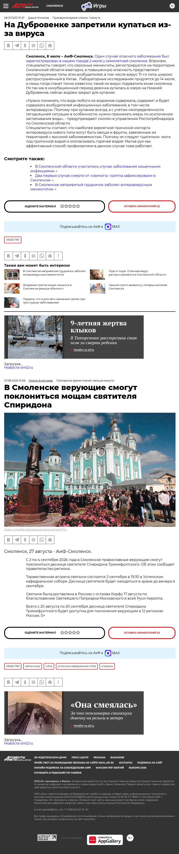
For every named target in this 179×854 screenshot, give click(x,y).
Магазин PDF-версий (110, 767)
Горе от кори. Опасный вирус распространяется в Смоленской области (137, 272)
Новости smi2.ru (18, 367)
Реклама (99, 757)
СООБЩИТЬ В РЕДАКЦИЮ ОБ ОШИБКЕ (58, 772)
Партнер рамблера (71, 838)
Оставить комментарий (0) (142, 206)
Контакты (125, 762)
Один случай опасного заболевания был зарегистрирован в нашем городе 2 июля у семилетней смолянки (97, 58)
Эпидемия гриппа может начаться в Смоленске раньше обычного (47, 286)
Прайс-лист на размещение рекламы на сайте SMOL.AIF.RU (74, 762)
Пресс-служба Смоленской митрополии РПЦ (35, 529)
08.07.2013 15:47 (14, 17)
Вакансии (117, 757)
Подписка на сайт (149, 762)
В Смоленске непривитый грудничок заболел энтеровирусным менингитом (54, 272)
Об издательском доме (50, 757)
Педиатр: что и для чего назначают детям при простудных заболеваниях (54, 300)
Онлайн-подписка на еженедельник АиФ (62, 767)
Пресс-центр (80, 757)
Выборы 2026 (137, 767)
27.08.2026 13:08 (14, 380)
